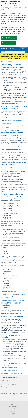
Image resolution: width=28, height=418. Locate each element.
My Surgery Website (18, 67)
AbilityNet (4, 101)
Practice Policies (5, 391)
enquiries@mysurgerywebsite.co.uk (14, 120)
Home (2, 61)
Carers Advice (4, 380)
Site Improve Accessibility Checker (10, 370)
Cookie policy (13, 411)
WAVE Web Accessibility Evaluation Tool (11, 373)
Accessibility (13, 408)
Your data (13, 413)
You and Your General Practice (9, 384)
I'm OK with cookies (9, 38)
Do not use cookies (8, 43)
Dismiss (18, 58)
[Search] (26, 52)
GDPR (2, 389)
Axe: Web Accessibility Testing (9, 367)
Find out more (12, 58)
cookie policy (16, 33)
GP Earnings (4, 386)
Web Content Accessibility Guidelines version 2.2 (13, 296)
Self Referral (4, 382)
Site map (13, 415)
